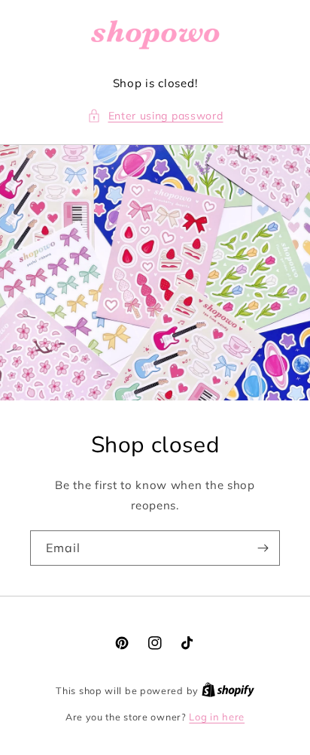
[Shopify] (228, 690)
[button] (155, 116)
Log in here (217, 717)
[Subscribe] (262, 548)
